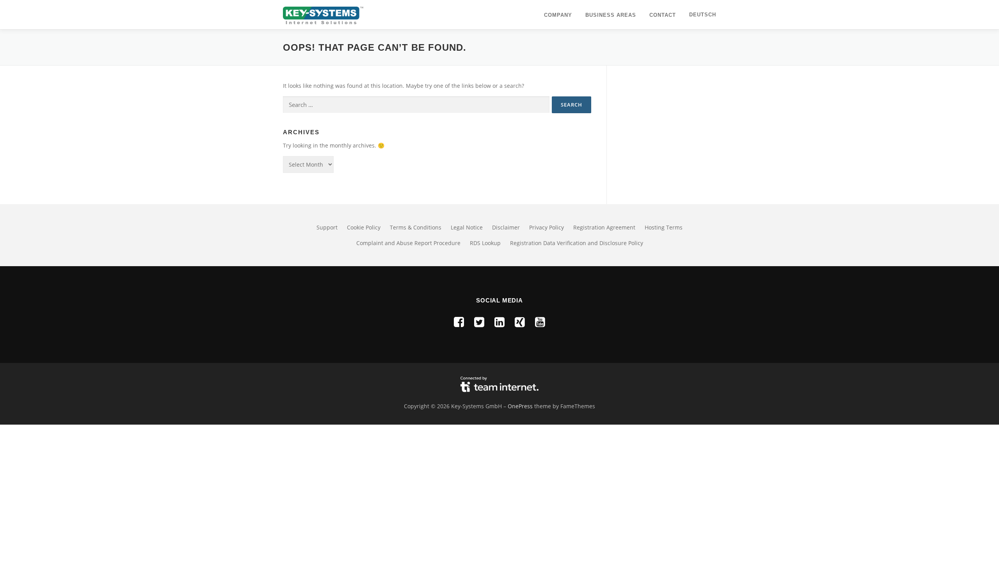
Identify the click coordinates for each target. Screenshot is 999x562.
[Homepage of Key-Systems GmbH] (323, 14)
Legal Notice (467, 227)
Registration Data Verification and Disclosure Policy (576, 243)
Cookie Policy (363, 227)
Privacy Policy (546, 227)
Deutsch (702, 15)
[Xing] (520, 322)
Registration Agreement (604, 227)
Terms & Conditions (415, 227)
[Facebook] (459, 322)
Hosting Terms (664, 227)
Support (327, 227)
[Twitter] (479, 322)
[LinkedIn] (499, 322)
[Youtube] (540, 322)
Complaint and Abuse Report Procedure (408, 243)
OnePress (520, 406)
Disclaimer (506, 227)
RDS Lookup (485, 243)
